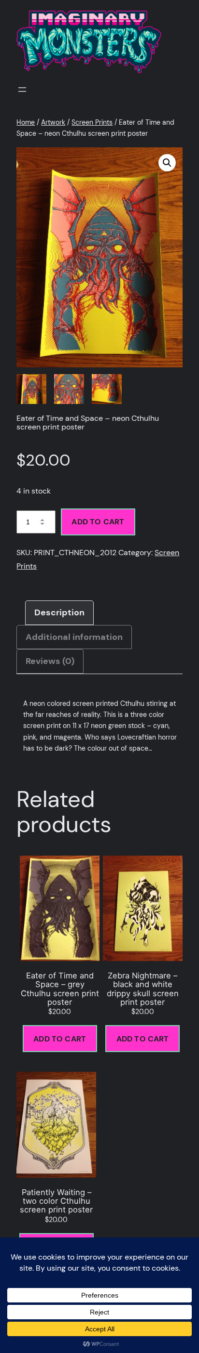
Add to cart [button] (59, 1039)
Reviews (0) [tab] (50, 661)
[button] (167, 162)
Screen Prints (92, 122)
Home (25, 122)
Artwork (53, 122)
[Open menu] (22, 89)
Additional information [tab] (74, 637)
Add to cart (97, 522)
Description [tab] (59, 612)
